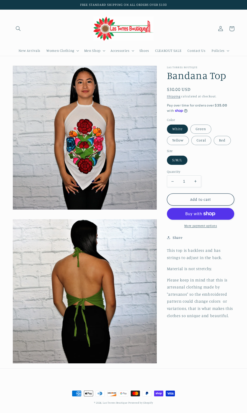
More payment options (200, 225)
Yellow (178, 140)
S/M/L (177, 160)
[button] (18, 28)
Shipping (173, 96)
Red (222, 140)
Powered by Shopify (140, 402)
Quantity (173, 171)
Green (201, 129)
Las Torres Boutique (115, 402)
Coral (201, 140)
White (177, 129)
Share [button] (177, 237)
